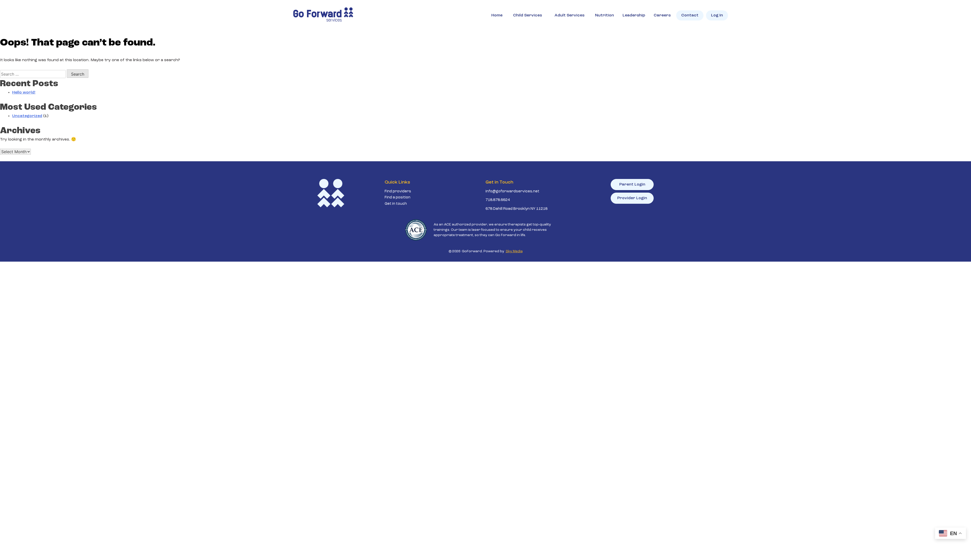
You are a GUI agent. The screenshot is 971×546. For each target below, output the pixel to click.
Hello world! (23, 92)
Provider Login (632, 198)
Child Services (527, 15)
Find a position (397, 197)
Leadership (634, 15)
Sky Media (514, 251)
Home (496, 15)
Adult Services (569, 15)
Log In (717, 15)
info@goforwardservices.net (512, 191)
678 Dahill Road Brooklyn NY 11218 (516, 209)
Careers (662, 15)
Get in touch (396, 204)
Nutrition (604, 15)
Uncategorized (27, 116)
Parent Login (632, 185)
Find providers (398, 191)
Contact (689, 15)
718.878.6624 (498, 200)
